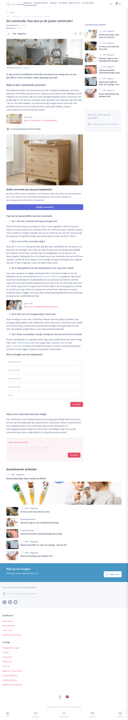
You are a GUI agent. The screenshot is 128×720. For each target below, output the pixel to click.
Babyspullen (17, 16)
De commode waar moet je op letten (36, 16)
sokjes (62, 342)
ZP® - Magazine (24, 68)
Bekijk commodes (44, 207)
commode (20, 246)
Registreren (114, 574)
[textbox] (44, 446)
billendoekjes (24, 342)
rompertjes (16, 346)
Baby (8, 16)
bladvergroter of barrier (47, 276)
